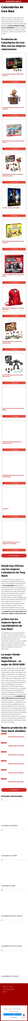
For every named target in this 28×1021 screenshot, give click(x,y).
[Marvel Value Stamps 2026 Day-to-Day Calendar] (14, 230)
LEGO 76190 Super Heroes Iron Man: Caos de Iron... (12, 375)
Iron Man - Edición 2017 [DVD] (10, 207)
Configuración (14, 1017)
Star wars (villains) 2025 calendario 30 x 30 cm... (13, 275)
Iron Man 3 (5, 508)
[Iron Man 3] (14, 498)
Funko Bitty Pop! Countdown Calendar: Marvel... (13, 141)
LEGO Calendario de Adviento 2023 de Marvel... (13, 409)
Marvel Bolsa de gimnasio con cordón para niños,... (13, 308)
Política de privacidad (8, 989)
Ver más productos (14, 555)
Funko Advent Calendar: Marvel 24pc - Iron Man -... (13, 74)
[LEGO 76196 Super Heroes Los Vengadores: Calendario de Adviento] (14, 531)
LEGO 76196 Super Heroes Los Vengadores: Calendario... (11, 543)
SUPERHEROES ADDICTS (13, 1)
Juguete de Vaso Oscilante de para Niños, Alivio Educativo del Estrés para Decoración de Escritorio (16, 772)
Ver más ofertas (14, 790)
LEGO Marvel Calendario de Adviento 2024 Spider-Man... (12, 175)
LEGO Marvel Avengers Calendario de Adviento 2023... (13, 476)
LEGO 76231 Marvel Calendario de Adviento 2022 (12, 342)
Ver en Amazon (14, 82)
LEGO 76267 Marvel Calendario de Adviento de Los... (12, 442)
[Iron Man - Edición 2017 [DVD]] (14, 197)
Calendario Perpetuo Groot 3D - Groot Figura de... (13, 108)
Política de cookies (8, 986)
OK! (14, 1014)
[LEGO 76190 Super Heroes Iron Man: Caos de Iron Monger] (14, 364)
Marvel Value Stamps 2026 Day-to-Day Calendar (13, 242)
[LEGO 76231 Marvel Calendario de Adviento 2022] (14, 331)
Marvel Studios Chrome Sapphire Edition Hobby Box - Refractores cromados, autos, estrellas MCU (16, 754)
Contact (5, 991)
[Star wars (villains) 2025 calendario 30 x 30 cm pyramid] (14, 264)
